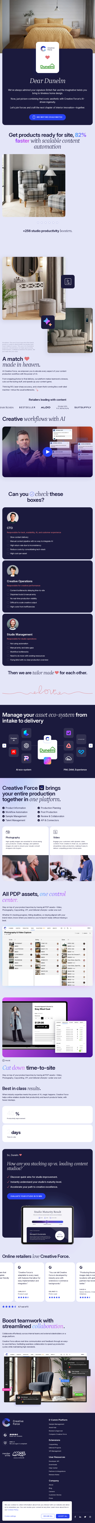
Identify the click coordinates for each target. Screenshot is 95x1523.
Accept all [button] (62, 1516)
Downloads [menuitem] (53, 1464)
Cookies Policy (13, 1510)
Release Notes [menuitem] (54, 1475)
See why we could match (49, 117)
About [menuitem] (51, 1485)
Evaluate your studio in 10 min (26, 1196)
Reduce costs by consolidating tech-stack (27, 549)
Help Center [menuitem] (53, 1468)
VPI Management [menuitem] (55, 1451)
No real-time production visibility (23, 598)
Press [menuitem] (51, 1498)
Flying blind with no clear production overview (29, 660)
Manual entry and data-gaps (22, 648)
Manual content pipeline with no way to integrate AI (31, 541)
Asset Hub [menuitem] (52, 1427)
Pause (7, 1060)
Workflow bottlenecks (19, 652)
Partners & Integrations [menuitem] (57, 1471)
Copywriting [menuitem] (53, 1444)
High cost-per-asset (18, 553)
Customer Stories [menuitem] (55, 1495)
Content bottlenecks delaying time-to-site (27, 590)
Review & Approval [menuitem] (56, 1431)
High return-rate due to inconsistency (25, 545)
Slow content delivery (19, 537)
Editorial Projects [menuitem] (55, 1448)
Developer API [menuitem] (54, 1461)
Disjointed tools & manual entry (23, 594)
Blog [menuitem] (50, 1488)
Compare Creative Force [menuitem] (58, 1434)
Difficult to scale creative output (23, 602)
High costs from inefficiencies (22, 607)
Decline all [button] (48, 1516)
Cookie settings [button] (10, 1516)
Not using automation (19, 643)
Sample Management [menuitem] (56, 1424)
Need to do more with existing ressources (27, 656)
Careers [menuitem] (52, 1491)
